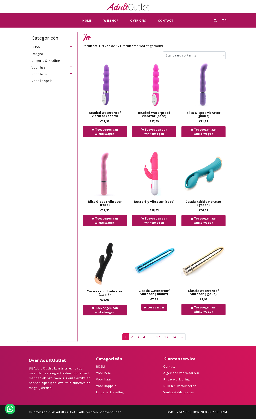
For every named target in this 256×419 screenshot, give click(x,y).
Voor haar (39, 67)
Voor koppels (42, 81)
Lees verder (156, 307)
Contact (166, 20)
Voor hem (39, 74)
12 (158, 337)
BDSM (36, 47)
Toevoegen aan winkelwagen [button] (106, 132)
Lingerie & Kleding (46, 60)
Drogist (37, 54)
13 (166, 337)
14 (174, 337)
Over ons (138, 20)
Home (87, 20)
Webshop (110, 20)
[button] (215, 20)
